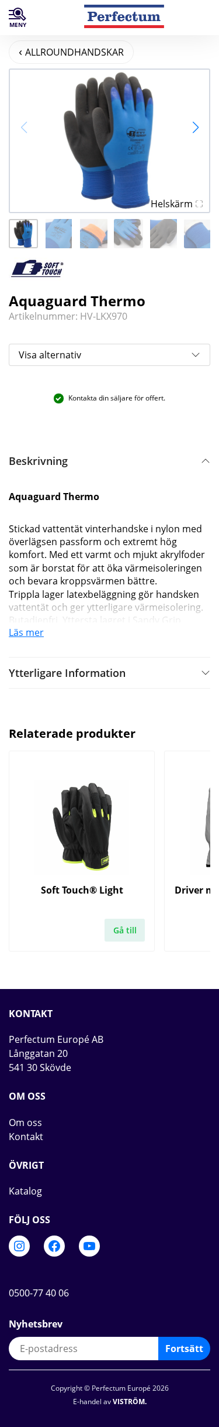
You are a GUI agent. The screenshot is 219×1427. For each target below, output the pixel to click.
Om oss (25, 1122)
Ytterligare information (67, 673)
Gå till (125, 930)
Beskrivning (38, 461)
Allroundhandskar (74, 52)
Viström (129, 1402)
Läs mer (26, 632)
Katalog (25, 1191)
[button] (195, 128)
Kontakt (26, 1136)
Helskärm (172, 203)
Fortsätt (184, 1348)
